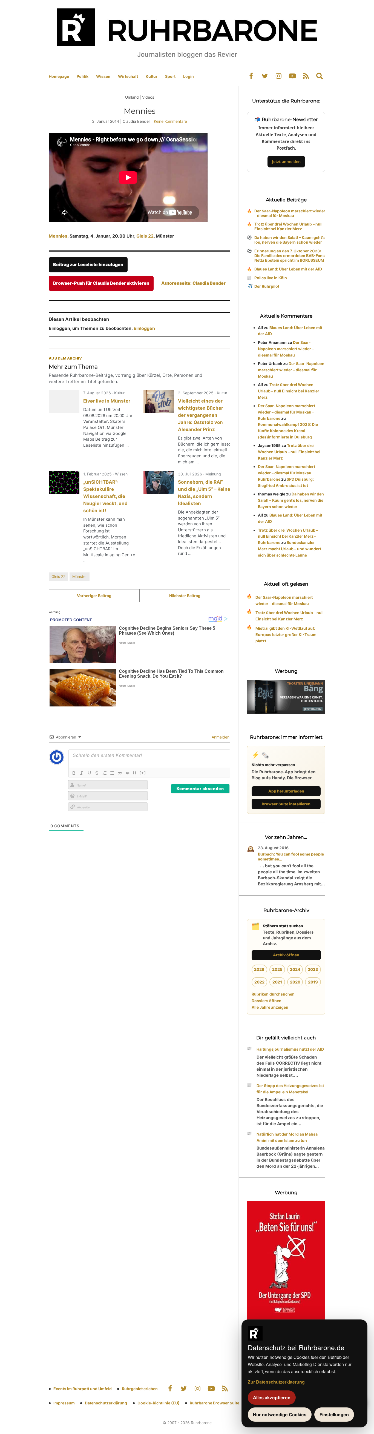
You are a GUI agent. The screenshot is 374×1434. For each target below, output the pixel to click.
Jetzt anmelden (286, 161)
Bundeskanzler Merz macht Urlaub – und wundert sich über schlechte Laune (289, 548)
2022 (259, 982)
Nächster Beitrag (184, 595)
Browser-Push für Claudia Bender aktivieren (101, 283)
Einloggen (144, 328)
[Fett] (74, 773)
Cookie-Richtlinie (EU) (158, 1403)
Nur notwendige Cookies (279, 1414)
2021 (277, 982)
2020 (295, 982)
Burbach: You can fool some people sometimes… (291, 856)
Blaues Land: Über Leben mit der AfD (288, 269)
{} (135, 772)
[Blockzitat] (120, 773)
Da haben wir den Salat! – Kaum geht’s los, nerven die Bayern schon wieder (289, 239)
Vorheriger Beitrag (94, 595)
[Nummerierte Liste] (104, 773)
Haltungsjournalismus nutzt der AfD (290, 1049)
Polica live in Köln (270, 277)
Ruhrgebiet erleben (140, 1388)
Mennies (58, 236)
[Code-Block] (127, 773)
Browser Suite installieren (286, 804)
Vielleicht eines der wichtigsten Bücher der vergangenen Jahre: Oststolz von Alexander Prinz (200, 415)
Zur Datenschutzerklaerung (276, 1382)
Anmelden (220, 737)
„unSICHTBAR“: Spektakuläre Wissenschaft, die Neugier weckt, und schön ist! (105, 496)
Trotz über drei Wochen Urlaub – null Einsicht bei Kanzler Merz (288, 226)
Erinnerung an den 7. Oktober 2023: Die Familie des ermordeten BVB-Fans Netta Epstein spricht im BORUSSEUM (289, 256)
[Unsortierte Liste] (112, 773)
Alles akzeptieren (271, 1397)
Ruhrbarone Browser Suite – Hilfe (220, 1403)
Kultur (151, 76)
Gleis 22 (145, 236)
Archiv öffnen (286, 955)
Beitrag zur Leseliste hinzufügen (88, 264)
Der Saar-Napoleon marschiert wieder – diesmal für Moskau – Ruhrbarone (286, 412)
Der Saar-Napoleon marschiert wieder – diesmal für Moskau (289, 213)
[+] (142, 772)
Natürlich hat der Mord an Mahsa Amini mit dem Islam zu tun (287, 1137)
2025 (277, 969)
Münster (79, 576)
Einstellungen (334, 1414)
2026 (259, 969)
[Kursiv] (81, 773)
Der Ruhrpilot (266, 286)
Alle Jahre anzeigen (270, 1007)
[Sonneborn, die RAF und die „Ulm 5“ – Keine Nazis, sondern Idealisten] (158, 482)
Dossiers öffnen (266, 1000)
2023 (313, 969)
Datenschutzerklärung (106, 1403)
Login (188, 76)
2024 (295, 969)
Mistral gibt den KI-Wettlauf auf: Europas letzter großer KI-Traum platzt (286, 634)
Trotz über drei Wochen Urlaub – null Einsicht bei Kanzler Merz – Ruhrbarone (288, 536)
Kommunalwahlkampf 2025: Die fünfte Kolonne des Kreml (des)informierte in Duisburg (288, 430)
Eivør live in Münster (106, 401)
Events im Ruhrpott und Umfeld (82, 1388)
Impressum (64, 1403)
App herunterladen (286, 791)
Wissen (103, 76)
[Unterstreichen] (89, 773)
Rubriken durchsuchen (273, 994)
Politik (82, 76)
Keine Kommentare (170, 121)
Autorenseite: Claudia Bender (193, 283)
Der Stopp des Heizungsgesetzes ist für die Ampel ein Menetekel (290, 1088)
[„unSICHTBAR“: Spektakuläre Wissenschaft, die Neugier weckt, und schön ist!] (64, 482)
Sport (170, 76)
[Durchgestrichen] (97, 773)
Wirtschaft (128, 76)
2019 (313, 982)
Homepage (59, 76)
